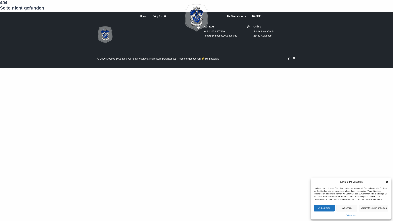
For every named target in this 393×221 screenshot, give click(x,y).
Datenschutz (351, 215)
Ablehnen (347, 208)
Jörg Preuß (159, 16)
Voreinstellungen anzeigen (374, 208)
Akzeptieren (324, 208)
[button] (386, 181)
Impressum (155, 58)
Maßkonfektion (235, 16)
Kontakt (256, 16)
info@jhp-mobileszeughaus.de (220, 35)
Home (143, 16)
